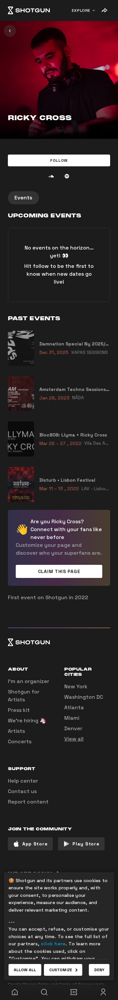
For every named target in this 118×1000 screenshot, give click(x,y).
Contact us (22, 791)
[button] (59, 160)
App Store (35, 844)
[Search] (44, 992)
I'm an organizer (28, 681)
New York (76, 686)
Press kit (19, 710)
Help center (23, 780)
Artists (16, 731)
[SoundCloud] (51, 176)
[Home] (29, 10)
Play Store (85, 844)
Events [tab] (23, 197)
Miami (71, 717)
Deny (99, 969)
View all (74, 738)
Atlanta (74, 707)
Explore (81, 10)
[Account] (103, 992)
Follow (59, 160)
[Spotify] (67, 176)
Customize (60, 969)
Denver (73, 728)
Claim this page (59, 571)
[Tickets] (73, 992)
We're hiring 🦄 (27, 720)
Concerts (19, 741)
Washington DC (83, 697)
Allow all (25, 969)
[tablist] (59, 197)
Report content (28, 801)
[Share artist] (104, 10)
